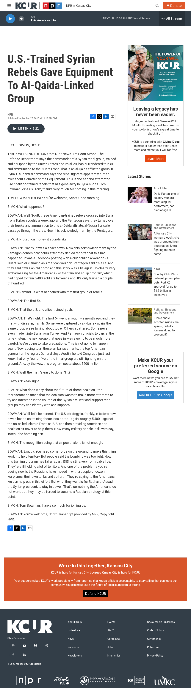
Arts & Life (160, 188)
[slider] (27, 19)
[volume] (21, 19)
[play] (10, 19)
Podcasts (73, 647)
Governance (154, 638)
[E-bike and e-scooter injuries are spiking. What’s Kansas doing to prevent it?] (140, 316)
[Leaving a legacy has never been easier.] (155, 73)
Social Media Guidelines (161, 622)
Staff (110, 630)
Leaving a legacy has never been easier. (155, 111)
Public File (153, 647)
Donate (176, 6)
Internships (113, 655)
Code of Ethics (155, 630)
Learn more (156, 158)
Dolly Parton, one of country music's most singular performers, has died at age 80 (166, 202)
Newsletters (75, 655)
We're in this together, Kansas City (95, 566)
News (157, 268)
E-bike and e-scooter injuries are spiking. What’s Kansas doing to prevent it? (166, 326)
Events (111, 622)
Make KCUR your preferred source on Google (155, 365)
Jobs (110, 647)
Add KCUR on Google (156, 395)
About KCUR (75, 622)
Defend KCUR (95, 593)
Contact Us (113, 638)
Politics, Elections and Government (165, 226)
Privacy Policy (155, 655)
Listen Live (74, 630)
